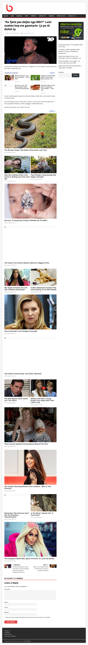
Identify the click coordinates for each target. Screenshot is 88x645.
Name (6, 602)
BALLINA (6, 16)
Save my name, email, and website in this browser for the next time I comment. (28, 617)
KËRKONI (61, 72)
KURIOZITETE (42, 16)
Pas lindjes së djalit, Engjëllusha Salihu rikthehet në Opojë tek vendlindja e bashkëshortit (69, 51)
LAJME (12, 16)
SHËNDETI (33, 16)
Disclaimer (7, 632)
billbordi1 (17, 33)
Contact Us (71, 16)
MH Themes (28, 641)
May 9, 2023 (10, 33)
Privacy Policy (61, 16)
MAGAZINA (19, 16)
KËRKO (75, 75)
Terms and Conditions (10, 636)
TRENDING (51, 16)
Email (6, 607)
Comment (7, 589)
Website (6, 612)
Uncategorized (27, 33)
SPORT (26, 16)
